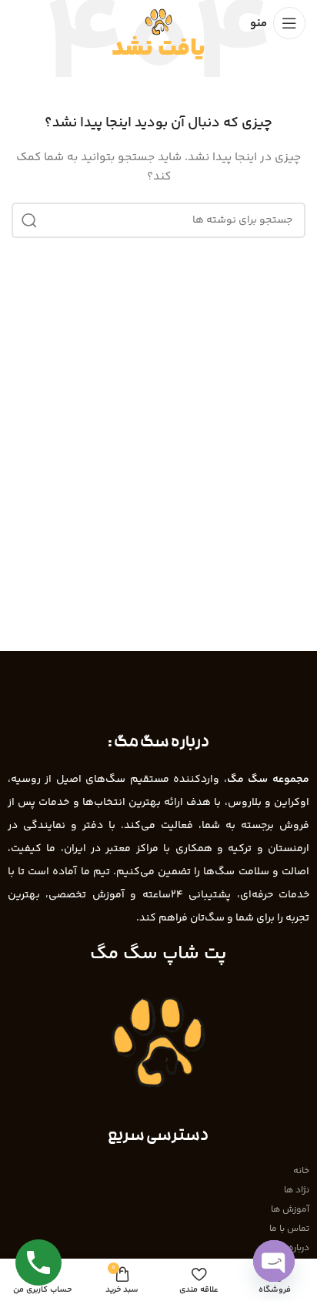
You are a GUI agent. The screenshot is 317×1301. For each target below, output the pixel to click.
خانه (301, 1171)
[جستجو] (29, 220)
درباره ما (294, 1248)
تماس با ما (289, 1229)
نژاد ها (296, 1190)
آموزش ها (290, 1209)
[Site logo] (158, 23)
